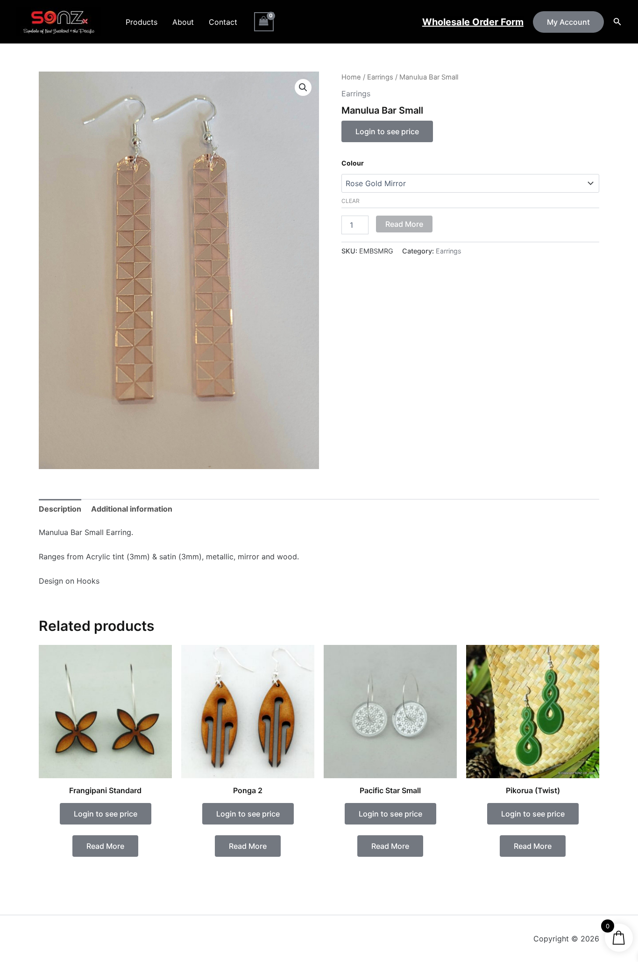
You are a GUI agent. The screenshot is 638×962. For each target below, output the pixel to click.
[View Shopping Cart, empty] (264, 21)
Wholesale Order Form (473, 22)
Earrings (380, 77)
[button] (568, 22)
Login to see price (387, 131)
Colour (352, 163)
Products (141, 22)
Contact (223, 22)
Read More (404, 224)
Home (351, 77)
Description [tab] (60, 509)
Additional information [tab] (131, 509)
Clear (350, 200)
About (183, 22)
